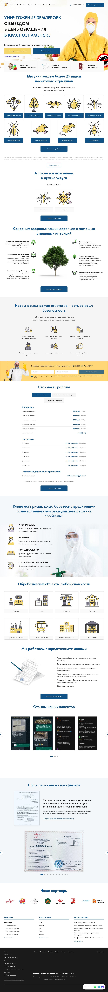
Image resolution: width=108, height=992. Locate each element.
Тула (40, 928)
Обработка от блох (11, 925)
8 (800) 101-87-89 (76, 5)
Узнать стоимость (46, 51)
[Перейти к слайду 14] (62, 874)
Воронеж (41, 925)
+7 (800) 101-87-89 (9, 964)
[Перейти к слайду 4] (57, 756)
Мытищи (41, 934)
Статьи (57, 952)
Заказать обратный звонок (95, 4)
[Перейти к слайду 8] (53, 874)
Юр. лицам (42, 952)
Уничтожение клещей (12, 934)
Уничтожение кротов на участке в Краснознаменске (88, 925)
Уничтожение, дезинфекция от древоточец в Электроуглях (86, 934)
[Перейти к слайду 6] (50, 874)
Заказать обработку (54, 149)
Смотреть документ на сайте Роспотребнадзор (58, 818)
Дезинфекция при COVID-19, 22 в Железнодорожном (88, 938)
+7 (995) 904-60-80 (10, 966)
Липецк (41, 922)
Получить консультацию (54, 289)
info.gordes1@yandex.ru (11, 957)
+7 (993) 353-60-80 (10, 975)
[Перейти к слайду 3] (55, 756)
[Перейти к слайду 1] (51, 756)
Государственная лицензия (18, 51)
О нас (45, 5)
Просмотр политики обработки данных (14, 980)
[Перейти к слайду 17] (67, 874)
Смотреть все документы (11, 56)
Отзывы (37, 5)
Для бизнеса (21, 5)
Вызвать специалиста (91, 371)
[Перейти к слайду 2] (54, 756)
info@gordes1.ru (9, 955)
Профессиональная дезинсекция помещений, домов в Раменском (89, 929)
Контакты (52, 5)
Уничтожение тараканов (12, 931)
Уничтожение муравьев (12, 928)
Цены (30, 5)
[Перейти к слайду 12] (59, 874)
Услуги (12, 5)
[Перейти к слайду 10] (56, 874)
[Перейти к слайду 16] (65, 874)
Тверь (40, 931)
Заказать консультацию (54, 696)
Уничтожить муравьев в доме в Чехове (84, 922)
